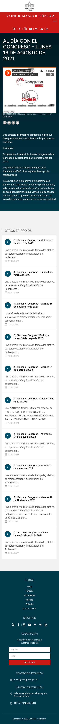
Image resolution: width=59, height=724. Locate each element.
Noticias (29, 591)
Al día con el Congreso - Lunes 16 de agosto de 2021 (34, 114)
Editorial (29, 604)
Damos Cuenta (29, 608)
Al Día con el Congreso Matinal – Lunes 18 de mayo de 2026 (31, 337)
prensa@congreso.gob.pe (26, 679)
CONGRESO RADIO (9, 114)
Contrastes (29, 595)
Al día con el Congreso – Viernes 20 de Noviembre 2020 (33, 499)
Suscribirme (29, 662)
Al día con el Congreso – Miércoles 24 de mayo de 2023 (33, 435)
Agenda (29, 600)
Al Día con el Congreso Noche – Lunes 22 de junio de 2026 (31, 534)
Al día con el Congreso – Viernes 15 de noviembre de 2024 (33, 305)
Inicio (29, 586)
